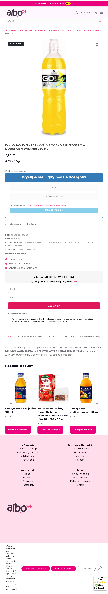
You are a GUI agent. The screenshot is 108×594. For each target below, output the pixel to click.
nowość (31, 249)
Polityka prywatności (19, 313)
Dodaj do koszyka (19, 429)
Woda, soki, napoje (30, 242)
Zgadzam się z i (39, 205)
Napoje (62, 242)
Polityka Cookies (28, 456)
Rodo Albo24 (28, 460)
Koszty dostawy (80, 448)
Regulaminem (36, 205)
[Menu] (101, 12)
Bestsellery (28, 485)
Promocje (27, 481)
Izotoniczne (49, 242)
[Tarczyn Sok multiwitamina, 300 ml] (55, 388)
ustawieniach (12, 589)
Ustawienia (86, 568)
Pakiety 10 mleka (80, 474)
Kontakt (80, 485)
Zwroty (80, 456)
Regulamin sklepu (28, 448)
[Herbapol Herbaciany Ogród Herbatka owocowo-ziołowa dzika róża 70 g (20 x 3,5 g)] (23, 388)
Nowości (28, 477)
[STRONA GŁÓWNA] (6, 30)
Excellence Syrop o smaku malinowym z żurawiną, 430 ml (85, 412)
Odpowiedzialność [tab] (90, 337)
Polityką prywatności (56, 205)
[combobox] (51, 21)
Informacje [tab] (54, 337)
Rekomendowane (80, 481)
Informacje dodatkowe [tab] (30, 337)
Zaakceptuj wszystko (36, 568)
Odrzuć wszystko (63, 568)
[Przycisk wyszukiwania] (100, 21)
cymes (21, 249)
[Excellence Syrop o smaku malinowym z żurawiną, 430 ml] (88, 388)
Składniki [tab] (70, 337)
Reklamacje (80, 452)
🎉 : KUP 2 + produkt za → (54, 3)
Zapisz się (54, 305)
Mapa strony (80, 477)
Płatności (80, 460)
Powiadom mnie (54, 209)
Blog (28, 474)
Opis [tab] (10, 337)
